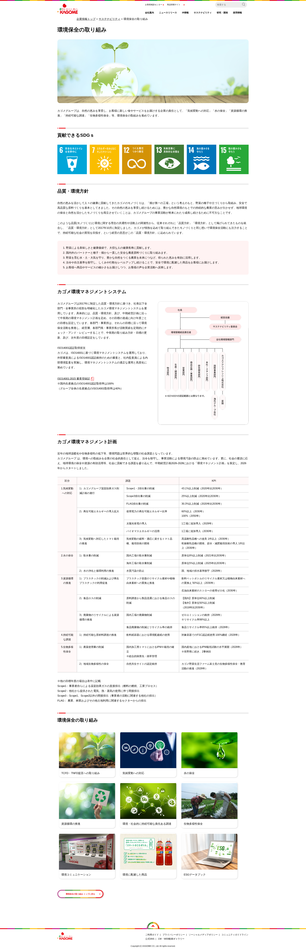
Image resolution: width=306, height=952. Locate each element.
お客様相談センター (153, 5)
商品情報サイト (173, 5)
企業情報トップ (85, 19)
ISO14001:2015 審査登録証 (73, 378)
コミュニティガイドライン (235, 934)
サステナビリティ (109, 19)
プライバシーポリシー (174, 934)
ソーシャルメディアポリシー (203, 934)
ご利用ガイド (152, 934)
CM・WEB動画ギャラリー (171, 939)
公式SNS (149, 939)
